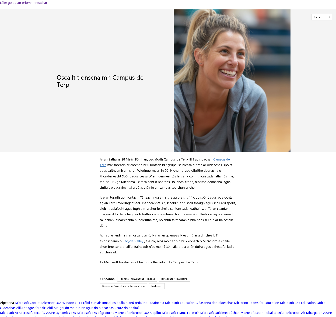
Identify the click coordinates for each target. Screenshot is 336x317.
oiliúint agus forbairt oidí (34, 307)
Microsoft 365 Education (298, 302)
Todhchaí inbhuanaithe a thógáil (137, 278)
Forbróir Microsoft (200, 312)
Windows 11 (71, 302)
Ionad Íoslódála (113, 302)
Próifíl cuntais (91, 302)
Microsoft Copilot (27, 302)
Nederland (156, 286)
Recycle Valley (132, 241)
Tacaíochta (156, 302)
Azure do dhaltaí (126, 307)
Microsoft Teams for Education (256, 302)
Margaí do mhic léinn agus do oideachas (84, 307)
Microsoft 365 (51, 302)
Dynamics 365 (66, 312)
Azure (50, 312)
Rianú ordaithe (136, 302)
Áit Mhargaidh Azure (316, 312)
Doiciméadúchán (227, 312)
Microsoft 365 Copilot (145, 312)
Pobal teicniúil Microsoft (282, 312)
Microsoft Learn (252, 312)
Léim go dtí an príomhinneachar (23, 2)
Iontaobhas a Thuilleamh (174, 278)
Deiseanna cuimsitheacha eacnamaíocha (123, 286)
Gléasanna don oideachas (214, 302)
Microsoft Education (180, 302)
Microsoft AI (9, 312)
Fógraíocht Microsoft (113, 312)
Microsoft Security (32, 312)
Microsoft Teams (174, 312)
